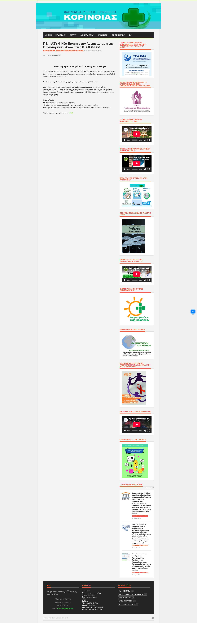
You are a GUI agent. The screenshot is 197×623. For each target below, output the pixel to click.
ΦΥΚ (84, 599)
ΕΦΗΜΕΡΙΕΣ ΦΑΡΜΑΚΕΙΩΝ (92, 609)
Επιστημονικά (118, 35)
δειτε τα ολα (148, 488)
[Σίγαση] (145, 140)
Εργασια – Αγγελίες (88, 605)
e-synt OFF (86, 591)
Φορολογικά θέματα (88, 595)
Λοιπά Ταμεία (86, 35)
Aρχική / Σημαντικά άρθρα (140, 516)
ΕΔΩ (71, 113)
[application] (137, 134)
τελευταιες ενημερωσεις (131, 485)
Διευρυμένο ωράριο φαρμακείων (92, 607)
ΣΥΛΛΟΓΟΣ (60, 35)
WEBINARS (102, 35)
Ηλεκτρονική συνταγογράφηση (92, 593)
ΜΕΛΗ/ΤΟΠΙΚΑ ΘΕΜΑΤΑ (70, 50)
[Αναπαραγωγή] (125, 140)
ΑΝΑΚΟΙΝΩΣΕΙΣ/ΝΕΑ (49, 50)
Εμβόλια (85, 601)
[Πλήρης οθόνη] (148, 140)
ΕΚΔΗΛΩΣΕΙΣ (59, 50)
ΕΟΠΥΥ (73, 35)
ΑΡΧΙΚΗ (48, 35)
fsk (100, 50)
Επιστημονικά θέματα (89, 597)
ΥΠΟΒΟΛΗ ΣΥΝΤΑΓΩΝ (90, 603)
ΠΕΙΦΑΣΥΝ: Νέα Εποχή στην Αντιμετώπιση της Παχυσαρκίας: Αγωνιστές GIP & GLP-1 (78, 45)
